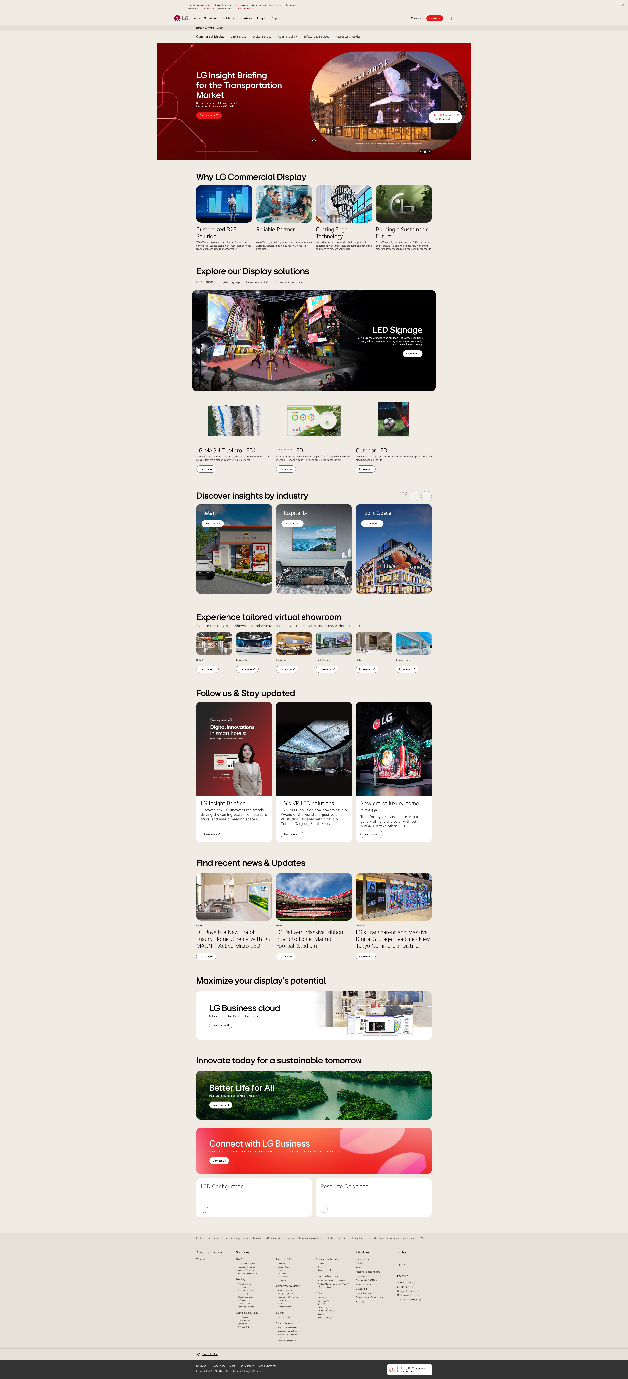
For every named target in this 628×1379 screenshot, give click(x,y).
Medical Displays (284, 1267)
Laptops (281, 1270)
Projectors (282, 1280)
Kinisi (320, 1314)
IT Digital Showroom (407, 1299)
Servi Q (321, 1297)
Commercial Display (210, 36)
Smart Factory (284, 1323)
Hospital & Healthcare (368, 1271)
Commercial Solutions (246, 1263)
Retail (359, 1263)
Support (401, 1264)
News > (200, 925)
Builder (280, 1312)
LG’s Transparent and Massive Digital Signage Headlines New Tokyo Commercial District (393, 938)
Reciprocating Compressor (288, 1297)
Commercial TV (244, 1324)
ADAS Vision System (246, 1297)
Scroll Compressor (285, 1290)
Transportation (364, 1284)
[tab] (238, 37)
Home (199, 28)
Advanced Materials (327, 1276)
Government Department (370, 1297)
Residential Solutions (246, 1267)
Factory (360, 1301)
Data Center (362, 1258)
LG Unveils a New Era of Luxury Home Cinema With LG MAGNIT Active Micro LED (233, 938)
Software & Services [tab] (288, 282)
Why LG (200, 1258)
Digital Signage (244, 1320)
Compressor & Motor (288, 1285)
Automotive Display (246, 1290)
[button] (450, 18)
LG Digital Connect (406, 1291)
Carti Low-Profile (325, 1311)
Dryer (320, 1267)
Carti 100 (321, 1307)
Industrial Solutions (246, 1270)
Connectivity (243, 1294)
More (424, 1238)
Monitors (281, 1263)
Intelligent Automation (287, 1334)
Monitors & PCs (284, 1259)
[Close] (622, 5)
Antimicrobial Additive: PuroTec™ (331, 1280)
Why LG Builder (284, 1317)
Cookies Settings (267, 1365)
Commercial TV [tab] (257, 282)
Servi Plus (322, 1301)
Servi (320, 1304)
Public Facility (363, 1292)
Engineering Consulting (287, 1331)
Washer (321, 1263)
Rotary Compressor (285, 1294)
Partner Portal (403, 1286)
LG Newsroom (404, 1282)
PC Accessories (284, 1277)
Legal (232, 1365)
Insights (401, 1252)
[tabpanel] (314, 381)
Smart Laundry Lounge (327, 1270)
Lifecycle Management (287, 1341)
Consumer (416, 18)
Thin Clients (282, 1273)
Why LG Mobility (245, 1284)
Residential (362, 1275)
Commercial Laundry (327, 1259)
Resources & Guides (246, 1307)
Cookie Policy (246, 1365)
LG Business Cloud (406, 1295)
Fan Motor (282, 1300)
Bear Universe (323, 1317)
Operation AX (283, 1337)
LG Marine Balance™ (326, 1287)
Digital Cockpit (244, 1303)
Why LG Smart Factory (287, 1328)
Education (361, 1288)
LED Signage (243, 1317)
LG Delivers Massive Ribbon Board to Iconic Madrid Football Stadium (309, 938)
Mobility (240, 1279)
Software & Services (246, 1327)
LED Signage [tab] (205, 281)
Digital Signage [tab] (229, 282)
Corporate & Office (366, 1280)
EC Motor (282, 1303)
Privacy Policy (217, 1365)
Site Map (201, 1365)
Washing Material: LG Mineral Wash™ (333, 1284)
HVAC (239, 1259)
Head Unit (242, 1287)
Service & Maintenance (247, 1273)
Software (241, 1300)
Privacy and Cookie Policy (206, 8)
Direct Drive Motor (285, 1307)
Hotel (359, 1267)
